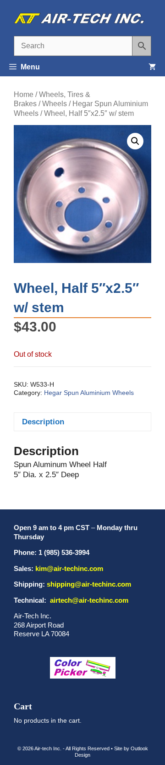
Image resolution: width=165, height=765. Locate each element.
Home (23, 94)
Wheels (54, 104)
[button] (135, 141)
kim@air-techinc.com (69, 568)
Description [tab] (43, 421)
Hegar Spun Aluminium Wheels (89, 392)
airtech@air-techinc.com (88, 600)
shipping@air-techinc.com (89, 584)
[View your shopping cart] (152, 67)
